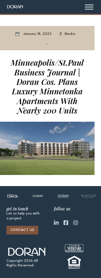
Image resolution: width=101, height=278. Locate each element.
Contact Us (22, 230)
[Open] (89, 6)
